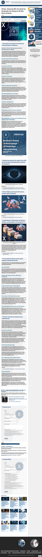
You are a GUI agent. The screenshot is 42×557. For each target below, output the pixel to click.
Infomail (9, 552)
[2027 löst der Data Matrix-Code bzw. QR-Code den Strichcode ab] (5, 500)
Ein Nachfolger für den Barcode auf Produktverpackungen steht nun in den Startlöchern (14, 188)
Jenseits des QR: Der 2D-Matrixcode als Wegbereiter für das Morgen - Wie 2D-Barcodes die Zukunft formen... (22, 527)
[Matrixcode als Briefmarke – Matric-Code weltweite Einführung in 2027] (23, 500)
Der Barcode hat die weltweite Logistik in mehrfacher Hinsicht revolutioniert (12, 217)
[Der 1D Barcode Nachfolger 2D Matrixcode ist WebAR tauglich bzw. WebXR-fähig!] (14, 512)
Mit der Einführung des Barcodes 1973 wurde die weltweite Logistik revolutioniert (13, 187)
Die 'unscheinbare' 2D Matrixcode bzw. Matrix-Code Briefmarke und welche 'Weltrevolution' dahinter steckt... (22, 503)
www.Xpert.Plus (19, 455)
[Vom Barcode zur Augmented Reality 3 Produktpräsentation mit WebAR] (5, 524)
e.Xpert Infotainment (4, 552)
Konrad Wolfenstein (23, 21)
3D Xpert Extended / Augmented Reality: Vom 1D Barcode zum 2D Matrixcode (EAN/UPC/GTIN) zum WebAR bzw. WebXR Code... (5, 527)
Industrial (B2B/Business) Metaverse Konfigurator (33, 552)
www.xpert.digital (9, 455)
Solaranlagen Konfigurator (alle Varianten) (18, 552)
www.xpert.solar (14, 455)
